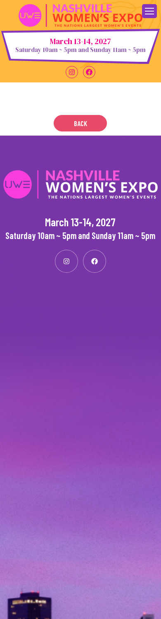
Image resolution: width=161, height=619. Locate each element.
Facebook (89, 72)
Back (80, 123)
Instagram (72, 72)
